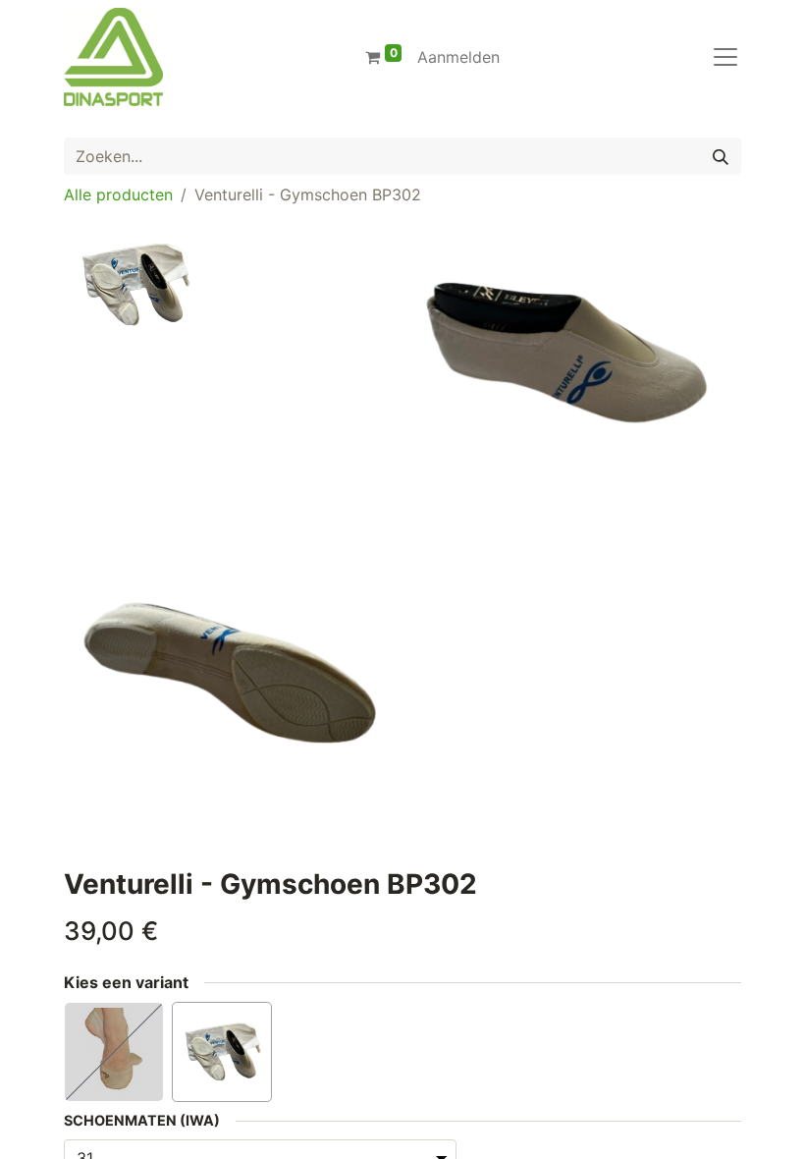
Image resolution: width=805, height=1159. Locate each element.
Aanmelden (458, 57)
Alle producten (118, 194)
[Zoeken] (720, 156)
